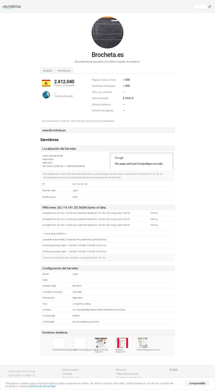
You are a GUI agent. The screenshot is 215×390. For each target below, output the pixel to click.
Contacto (67, 373)
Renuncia (121, 369)
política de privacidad (42, 386)
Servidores (64, 70)
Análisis (47, 70)
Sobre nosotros (70, 369)
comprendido (197, 383)
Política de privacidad (127, 373)
